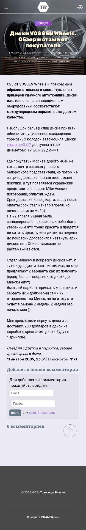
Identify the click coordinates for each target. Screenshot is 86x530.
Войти (15, 413)
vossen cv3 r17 (19, 145)
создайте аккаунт (42, 413)
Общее (43, 23)
